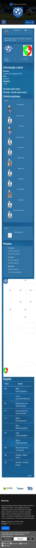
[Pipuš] (24, 303)
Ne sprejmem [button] (8, 539)
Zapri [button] (30, 539)
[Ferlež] (14, 291)
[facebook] (4, 22)
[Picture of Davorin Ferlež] (16, 121)
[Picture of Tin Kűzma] (16, 132)
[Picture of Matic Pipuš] (16, 163)
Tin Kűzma (21, 126)
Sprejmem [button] (20, 539)
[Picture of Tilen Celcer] (16, 205)
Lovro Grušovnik (12, 272)
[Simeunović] (29, 318)
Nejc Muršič (11, 263)
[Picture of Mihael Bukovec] (15, 235)
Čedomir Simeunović (18, 210)
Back (30, 476)
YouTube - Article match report (15, 92)
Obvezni (6, 543)
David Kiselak (20, 189)
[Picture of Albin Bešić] (16, 184)
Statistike (24, 543)
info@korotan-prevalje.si (19, 4)
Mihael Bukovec (19, 232)
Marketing (6, 545)
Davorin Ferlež (20, 115)
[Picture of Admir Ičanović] (16, 142)
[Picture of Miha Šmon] (16, 174)
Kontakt (5, 528)
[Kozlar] (29, 281)
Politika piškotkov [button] (20, 534)
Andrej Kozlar (20, 104)
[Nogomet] (8, 31)
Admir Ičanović (20, 137)
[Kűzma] (24, 291)
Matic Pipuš (21, 157)
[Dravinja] (27, 50)
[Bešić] (14, 311)
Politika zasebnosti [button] (7, 536)
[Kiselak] (29, 311)
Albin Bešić (21, 179)
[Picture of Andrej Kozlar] (16, 110)
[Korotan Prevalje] (8, 50)
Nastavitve (15, 543)
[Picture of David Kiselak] (16, 195)
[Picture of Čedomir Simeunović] (16, 215)
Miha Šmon (21, 168)
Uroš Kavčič (21, 147)
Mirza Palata (11, 254)
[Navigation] (30, 22)
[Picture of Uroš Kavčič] (16, 153)
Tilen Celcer (21, 200)
